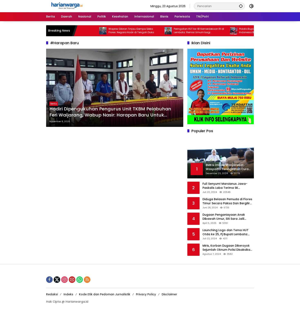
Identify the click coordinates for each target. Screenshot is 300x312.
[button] (241, 6)
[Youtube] (72, 279)
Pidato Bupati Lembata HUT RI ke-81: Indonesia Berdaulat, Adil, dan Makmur (251, 30)
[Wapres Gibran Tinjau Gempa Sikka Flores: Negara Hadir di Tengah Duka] (90, 30)
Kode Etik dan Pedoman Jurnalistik (104, 294)
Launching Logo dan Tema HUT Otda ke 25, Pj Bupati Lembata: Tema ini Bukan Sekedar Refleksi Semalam (226, 232)
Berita (53, 103)
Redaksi (52, 294)
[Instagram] (64, 279)
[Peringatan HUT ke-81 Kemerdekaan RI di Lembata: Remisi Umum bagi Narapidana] (155, 30)
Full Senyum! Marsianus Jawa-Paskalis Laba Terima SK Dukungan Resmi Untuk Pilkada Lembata (225, 186)
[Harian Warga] (66, 6)
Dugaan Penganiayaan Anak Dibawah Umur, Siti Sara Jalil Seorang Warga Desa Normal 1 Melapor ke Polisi (225, 217)
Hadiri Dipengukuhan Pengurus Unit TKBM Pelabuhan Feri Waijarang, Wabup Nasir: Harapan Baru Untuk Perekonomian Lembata (110, 112)
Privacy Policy (146, 294)
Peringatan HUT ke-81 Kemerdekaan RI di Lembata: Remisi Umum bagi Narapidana (186, 30)
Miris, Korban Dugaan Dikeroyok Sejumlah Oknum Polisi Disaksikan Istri (227, 248)
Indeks (68, 294)
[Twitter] (57, 279)
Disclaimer (169, 294)
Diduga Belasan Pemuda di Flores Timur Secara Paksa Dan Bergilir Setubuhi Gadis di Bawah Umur (227, 201)
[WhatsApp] (79, 279)
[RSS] (87, 279)
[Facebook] (49, 279)
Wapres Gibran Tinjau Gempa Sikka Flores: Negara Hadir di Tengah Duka (118, 30)
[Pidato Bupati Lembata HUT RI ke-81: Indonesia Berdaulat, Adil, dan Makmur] (220, 30)
